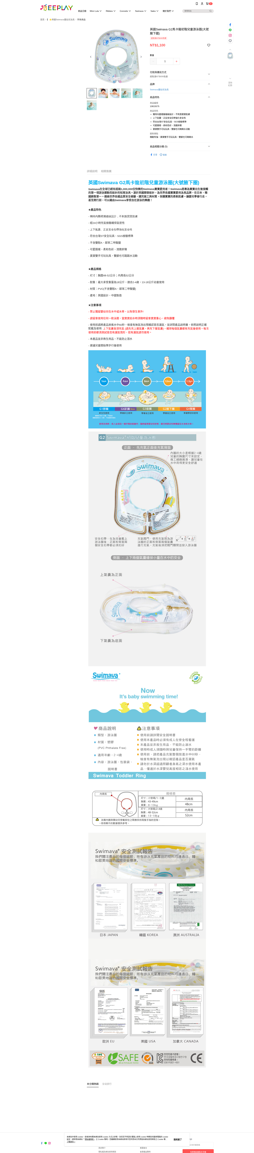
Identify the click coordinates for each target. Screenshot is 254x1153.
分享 (155, 155)
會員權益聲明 (145, 1152)
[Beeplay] (56, 7)
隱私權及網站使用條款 (107, 1152)
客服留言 (143, 1148)
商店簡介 (102, 1148)
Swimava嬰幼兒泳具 (159, 89)
